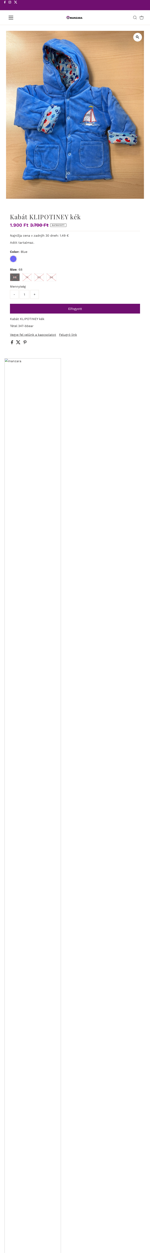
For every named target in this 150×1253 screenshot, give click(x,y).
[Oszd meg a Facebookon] (12, 343)
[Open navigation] (22, 17)
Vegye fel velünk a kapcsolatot (33, 334)
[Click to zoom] (137, 37)
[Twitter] (15, 5)
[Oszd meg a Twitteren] (18, 343)
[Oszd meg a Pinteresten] (25, 343)
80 (39, 277)
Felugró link (68, 334)
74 (27, 277)
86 (51, 277)
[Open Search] (135, 17)
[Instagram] (9, 5)
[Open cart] (142, 17)
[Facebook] (5, 5)
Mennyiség (18, 286)
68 (15, 277)
